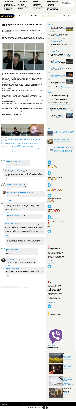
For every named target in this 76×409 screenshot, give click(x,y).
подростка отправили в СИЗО (57, 68)
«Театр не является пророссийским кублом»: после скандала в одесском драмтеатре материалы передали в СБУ (63, 141)
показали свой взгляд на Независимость (58, 29)
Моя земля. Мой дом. (55, 86)
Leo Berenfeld (9, 170)
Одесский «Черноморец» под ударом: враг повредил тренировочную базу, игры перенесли (38, 5)
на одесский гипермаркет (57, 63)
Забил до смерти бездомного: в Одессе (59, 67)
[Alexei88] (3, 239)
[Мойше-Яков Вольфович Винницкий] (4, 193)
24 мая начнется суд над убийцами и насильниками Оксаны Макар (22, 143)
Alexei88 (9, 239)
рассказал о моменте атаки (56, 62)
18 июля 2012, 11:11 (31, 192)
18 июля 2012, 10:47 (18, 184)
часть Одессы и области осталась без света (59, 50)
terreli (7, 268)
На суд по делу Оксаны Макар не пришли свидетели (8, 134)
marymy (9, 215)
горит (51, 81)
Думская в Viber (51, 345)
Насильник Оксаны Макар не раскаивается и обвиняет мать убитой (22, 133)
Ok (43, 407)
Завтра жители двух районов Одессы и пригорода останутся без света (67, 367)
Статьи (21, 16)
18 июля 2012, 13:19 (16, 239)
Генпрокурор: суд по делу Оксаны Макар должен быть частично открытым (24, 139)
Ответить (8, 166)
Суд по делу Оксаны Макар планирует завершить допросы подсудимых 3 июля (36, 133)
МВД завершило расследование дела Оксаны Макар (21, 146)
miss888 (7, 223)
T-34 (8, 259)
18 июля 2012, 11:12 (20, 170)
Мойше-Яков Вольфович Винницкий (16, 192)
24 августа (50, 24)
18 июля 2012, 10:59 (14, 204)
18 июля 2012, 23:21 (16, 268)
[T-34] (3, 262)
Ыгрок (6, 204)
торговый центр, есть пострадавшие (57, 82)
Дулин (8, 161)
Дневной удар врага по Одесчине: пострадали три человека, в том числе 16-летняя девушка (23, 5)
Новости (27, 16)
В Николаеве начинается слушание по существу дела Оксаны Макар (24, 137)
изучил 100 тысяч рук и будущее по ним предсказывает (60, 56)
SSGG (7, 249)
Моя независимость (66, 86)
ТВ (32, 16)
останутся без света (60, 35)
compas (9, 184)
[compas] (3, 187)
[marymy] (3, 214)
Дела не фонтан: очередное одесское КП (59, 102)
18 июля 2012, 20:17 (14, 249)
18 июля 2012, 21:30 (16, 259)
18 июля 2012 (4, 21)
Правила (21, 287)
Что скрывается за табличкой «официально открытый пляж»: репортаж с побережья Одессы (64, 133)
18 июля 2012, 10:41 (15, 161)
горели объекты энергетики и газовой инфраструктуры (57, 75)
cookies (40, 407)
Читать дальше (51, 262)
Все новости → (51, 121)
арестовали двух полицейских (61, 109)
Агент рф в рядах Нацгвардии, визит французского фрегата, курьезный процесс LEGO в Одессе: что (61, 97)
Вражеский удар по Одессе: (57, 79)
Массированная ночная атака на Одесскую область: (58, 73)
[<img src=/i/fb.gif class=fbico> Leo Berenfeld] (3, 169)
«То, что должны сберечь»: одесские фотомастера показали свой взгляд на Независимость (68, 357)
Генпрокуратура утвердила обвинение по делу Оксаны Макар (23, 145)
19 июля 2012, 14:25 (14, 223)
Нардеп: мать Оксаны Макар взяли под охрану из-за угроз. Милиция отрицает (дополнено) (22, 141)
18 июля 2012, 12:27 (18, 215)
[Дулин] (3, 160)
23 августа (50, 92)
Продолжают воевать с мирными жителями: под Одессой (56, 115)
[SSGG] (3, 248)
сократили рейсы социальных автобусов (62, 45)
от (57, 105)
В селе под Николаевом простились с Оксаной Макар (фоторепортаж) (24, 148)
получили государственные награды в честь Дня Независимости (61, 40)
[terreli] (2, 268)
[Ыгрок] (2, 203)
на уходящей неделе (61, 99)
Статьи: (49, 128)
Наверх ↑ (14, 150)
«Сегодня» (33, 74)
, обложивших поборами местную (60, 110)
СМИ (35, 16)
